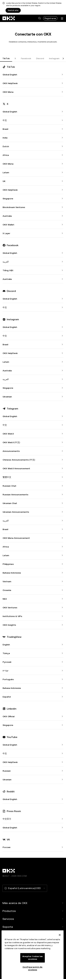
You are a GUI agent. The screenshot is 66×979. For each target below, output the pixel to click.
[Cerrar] (59, 935)
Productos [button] (9, 911)
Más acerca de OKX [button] (14, 903)
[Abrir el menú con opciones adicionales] (62, 18)
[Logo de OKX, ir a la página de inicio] (8, 18)
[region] (33, 954)
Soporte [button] (7, 926)
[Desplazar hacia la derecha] (63, 59)
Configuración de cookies (33, 968)
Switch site (13, 10)
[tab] (6, 59)
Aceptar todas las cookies (32, 957)
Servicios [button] (8, 918)
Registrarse (50, 18)
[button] (39, 18)
